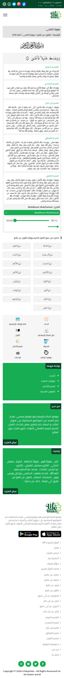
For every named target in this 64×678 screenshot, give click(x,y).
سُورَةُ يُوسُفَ (17, 290)
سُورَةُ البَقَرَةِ (17, 246)
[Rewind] (25, 227)
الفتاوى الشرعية (47, 391)
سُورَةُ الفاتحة (47, 246)
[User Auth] (9, 4)
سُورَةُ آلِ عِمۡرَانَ (47, 255)
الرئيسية (56, 35)
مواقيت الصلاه (48, 381)
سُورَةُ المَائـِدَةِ (47, 263)
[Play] (32, 226)
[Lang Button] (4, 4)
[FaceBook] (43, 664)
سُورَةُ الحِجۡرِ (47, 308)
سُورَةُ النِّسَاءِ (17, 255)
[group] (32, 224)
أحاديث (52, 376)
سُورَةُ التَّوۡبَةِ (47, 281)
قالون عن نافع (44, 35)
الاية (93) (16, 35)
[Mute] (45, 227)
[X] (36, 664)
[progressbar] (32, 220)
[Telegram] (28, 664)
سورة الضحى (29, 35)
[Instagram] (21, 664)
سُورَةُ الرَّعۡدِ (47, 299)
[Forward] (39, 227)
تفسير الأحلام (49, 386)
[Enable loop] (8, 227)
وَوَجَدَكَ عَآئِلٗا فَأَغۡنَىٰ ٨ (43, 58)
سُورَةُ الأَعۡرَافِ (47, 272)
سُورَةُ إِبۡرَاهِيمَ (16, 299)
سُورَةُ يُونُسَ (17, 281)
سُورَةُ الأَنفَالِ (16, 272)
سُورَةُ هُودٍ (47, 290)
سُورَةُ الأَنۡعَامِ (16, 263)
